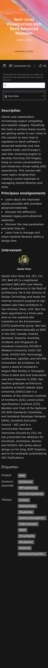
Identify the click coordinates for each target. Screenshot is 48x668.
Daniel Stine (24, 40)
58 (44, 65)
